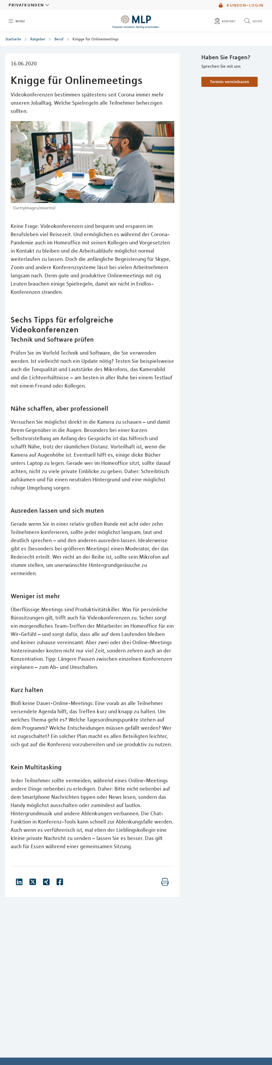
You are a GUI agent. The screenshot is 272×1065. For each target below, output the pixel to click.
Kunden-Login (244, 5)
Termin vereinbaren (229, 81)
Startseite (13, 39)
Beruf (58, 39)
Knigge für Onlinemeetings (95, 39)
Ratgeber (37, 39)
